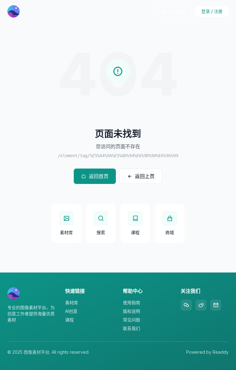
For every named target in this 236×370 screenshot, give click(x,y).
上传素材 (177, 11)
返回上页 (145, 176)
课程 (69, 319)
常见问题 (131, 319)
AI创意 (71, 311)
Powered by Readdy (207, 352)
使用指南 (131, 302)
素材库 (71, 302)
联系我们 (131, 328)
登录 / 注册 (211, 11)
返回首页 (98, 176)
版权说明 (131, 311)
